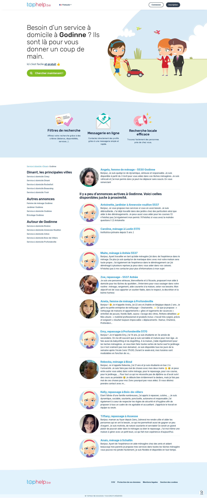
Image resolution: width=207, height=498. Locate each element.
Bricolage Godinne (35, 215)
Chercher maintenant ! (49, 73)
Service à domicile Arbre (38, 234)
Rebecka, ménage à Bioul (116, 361)
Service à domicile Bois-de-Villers (42, 238)
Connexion (156, 5)
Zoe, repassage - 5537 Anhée (119, 277)
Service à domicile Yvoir (38, 192)
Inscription (173, 5)
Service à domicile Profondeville (41, 242)
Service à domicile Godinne (39, 211)
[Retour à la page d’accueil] (39, 4)
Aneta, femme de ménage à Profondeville (127, 301)
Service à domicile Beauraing (40, 188)
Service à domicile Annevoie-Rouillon (44, 230)
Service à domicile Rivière (38, 226)
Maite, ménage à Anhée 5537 (119, 253)
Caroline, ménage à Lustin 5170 (120, 228)
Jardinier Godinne (35, 207)
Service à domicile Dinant (38, 180)
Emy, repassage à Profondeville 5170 (124, 331)
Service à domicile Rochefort (40, 184)
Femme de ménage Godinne (39, 203)
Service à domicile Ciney (38, 176)
